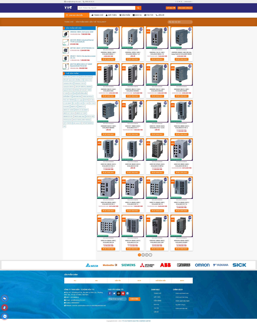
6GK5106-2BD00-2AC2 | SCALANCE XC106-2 (108, 165)
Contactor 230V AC (68, 86)
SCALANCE (66, 106)
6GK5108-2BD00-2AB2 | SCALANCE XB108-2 (108, 203)
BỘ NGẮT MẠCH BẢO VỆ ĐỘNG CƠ (73, 80)
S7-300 (75, 103)
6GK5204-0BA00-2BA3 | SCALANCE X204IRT (181, 241)
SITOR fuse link (67, 120)
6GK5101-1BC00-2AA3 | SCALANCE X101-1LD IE (157, 127)
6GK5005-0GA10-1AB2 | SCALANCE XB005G (157, 90)
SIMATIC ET (82, 106)
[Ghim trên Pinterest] (123, 293)
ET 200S (65, 93)
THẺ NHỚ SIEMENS (87, 123)
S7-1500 (92, 103)
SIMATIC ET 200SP (68, 110)
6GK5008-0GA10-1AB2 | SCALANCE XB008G (108, 127)
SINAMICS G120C (68, 116)
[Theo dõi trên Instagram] (177, 1)
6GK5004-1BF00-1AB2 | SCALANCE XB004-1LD (132, 53)
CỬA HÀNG (157, 301)
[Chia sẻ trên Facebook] (110, 293)
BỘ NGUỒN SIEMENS (86, 76)
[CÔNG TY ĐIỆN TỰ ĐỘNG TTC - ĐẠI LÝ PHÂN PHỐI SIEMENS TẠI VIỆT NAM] (69, 8)
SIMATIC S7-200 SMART (81, 110)
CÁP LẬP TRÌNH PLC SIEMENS (83, 86)
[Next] (248, 266)
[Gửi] (138, 8)
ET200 (82, 90)
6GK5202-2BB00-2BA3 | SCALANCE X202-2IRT (157, 241)
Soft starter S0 (77, 123)
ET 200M (88, 90)
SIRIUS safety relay (79, 116)
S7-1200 (86, 103)
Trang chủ (68, 22)
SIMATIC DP (74, 106)
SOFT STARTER (67, 123)
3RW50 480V (66, 76)
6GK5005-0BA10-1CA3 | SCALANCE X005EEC (132, 90)
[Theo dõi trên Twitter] (179, 1)
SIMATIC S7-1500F (81, 113)
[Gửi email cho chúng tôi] (181, 1)
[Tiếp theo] (150, 255)
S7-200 (92, 100)
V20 (64, 126)
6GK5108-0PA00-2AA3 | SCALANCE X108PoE (157, 165)
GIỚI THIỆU (112, 15)
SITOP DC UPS (90, 116)
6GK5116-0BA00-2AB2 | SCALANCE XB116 (157, 203)
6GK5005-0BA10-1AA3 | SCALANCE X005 (108, 90)
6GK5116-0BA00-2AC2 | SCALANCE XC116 (181, 203)
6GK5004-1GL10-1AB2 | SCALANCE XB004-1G (157, 53)
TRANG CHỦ (98, 15)
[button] (171, 8)
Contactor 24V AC (68, 83)
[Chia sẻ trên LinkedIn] (127, 293)
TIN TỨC (150, 15)
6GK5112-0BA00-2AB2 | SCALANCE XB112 (132, 203)
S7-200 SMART (67, 103)
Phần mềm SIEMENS (68, 100)
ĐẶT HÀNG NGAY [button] (109, 59)
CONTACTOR (87, 80)
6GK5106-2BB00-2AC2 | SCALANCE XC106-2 (181, 127)
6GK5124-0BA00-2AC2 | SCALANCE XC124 (132, 241)
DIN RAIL (77, 90)
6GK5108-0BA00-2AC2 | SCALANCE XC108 (132, 165)
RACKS (86, 100)
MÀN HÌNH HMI (77, 96)
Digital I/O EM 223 (68, 90)
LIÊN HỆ (161, 15)
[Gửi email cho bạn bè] (119, 293)
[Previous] (9, 266)
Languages (187, 1)
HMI (75, 93)
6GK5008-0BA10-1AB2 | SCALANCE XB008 (181, 90)
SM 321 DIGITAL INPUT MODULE (82, 120)
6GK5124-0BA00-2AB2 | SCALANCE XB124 (108, 241)
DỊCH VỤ (156, 304)
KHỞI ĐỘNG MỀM (82, 93)
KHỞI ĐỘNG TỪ (67, 96)
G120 (70, 93)
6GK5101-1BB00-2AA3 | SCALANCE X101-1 (132, 127)
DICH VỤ (138, 15)
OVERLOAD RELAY (88, 96)
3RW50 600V (75, 76)
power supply (79, 100)
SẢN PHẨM (126, 15)
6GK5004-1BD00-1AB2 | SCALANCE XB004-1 (108, 53)
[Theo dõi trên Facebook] (175, 1)
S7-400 (80, 103)
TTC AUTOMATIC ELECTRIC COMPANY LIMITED (136, 321)
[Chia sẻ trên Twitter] (114, 293)
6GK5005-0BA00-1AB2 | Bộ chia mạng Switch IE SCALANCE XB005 (181, 53)
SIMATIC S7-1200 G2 (69, 113)
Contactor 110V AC (80, 83)
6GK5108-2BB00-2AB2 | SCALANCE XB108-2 (181, 165)
